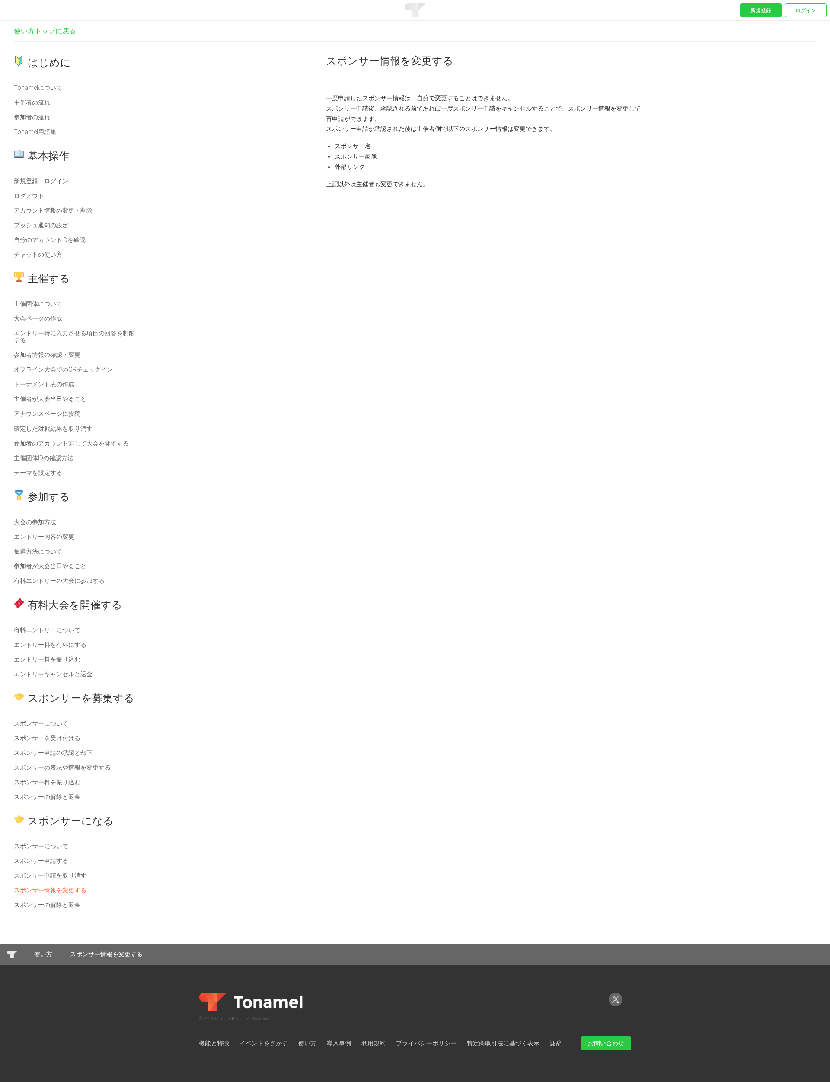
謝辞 (556, 1043)
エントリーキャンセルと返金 (53, 674)
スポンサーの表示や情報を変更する (62, 767)
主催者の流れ (32, 102)
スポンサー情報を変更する (50, 890)
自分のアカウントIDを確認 (50, 239)
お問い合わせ (606, 1043)
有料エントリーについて (47, 630)
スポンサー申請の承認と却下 (53, 752)
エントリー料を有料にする (50, 644)
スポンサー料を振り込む (47, 782)
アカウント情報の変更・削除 (53, 210)
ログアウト (29, 195)
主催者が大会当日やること (50, 398)
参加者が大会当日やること (50, 566)
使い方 (43, 954)
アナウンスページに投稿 (47, 413)
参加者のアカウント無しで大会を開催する (71, 443)
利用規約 (373, 1043)
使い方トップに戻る (45, 31)
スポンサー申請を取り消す (50, 875)
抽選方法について (38, 551)
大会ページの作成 (38, 318)
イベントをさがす (263, 1043)
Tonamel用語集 (35, 131)
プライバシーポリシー (426, 1043)
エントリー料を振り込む (47, 659)
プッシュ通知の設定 (41, 225)
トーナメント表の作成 (44, 384)
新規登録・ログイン (41, 181)
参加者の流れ (32, 117)
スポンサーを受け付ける (47, 738)
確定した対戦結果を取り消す (53, 428)
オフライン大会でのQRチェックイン (63, 369)
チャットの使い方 (38, 254)
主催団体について (38, 303)
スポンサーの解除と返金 (47, 796)
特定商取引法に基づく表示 (503, 1043)
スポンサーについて (41, 723)
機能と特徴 (214, 1043)
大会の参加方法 (35, 522)
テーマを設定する (38, 472)
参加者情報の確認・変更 (47, 354)
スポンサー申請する (41, 860)
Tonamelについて (38, 87)
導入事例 (339, 1043)
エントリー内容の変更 (44, 536)
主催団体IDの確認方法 (43, 458)
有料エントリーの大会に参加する (59, 580)
